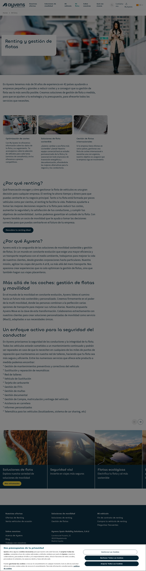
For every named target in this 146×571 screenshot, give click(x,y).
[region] (73, 557)
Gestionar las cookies (110, 552)
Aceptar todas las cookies (112, 564)
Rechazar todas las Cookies (111, 558)
